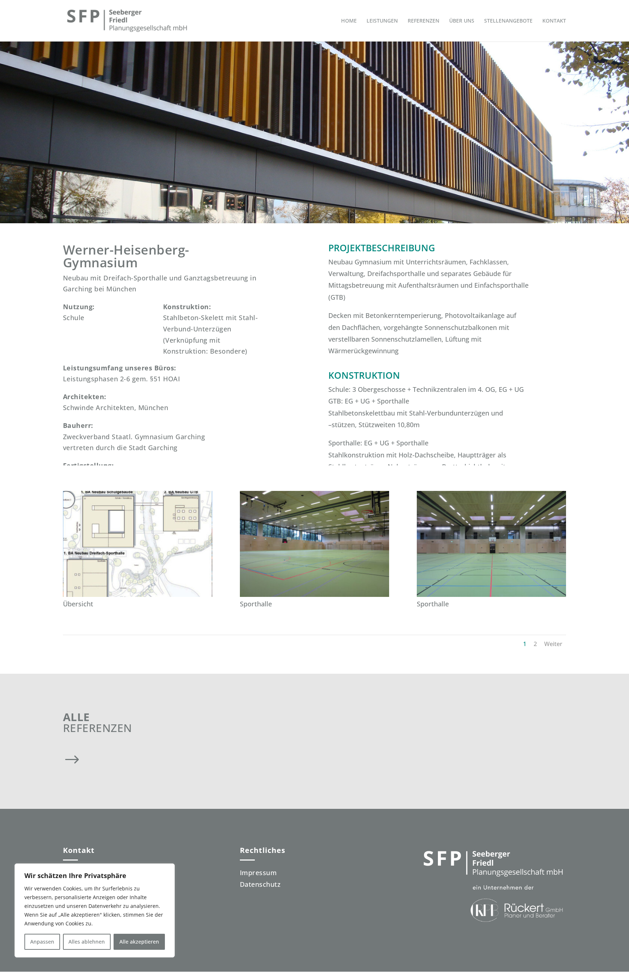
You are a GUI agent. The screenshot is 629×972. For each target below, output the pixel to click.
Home (349, 21)
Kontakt (554, 21)
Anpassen (42, 941)
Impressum (258, 872)
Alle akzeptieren (139, 941)
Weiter (553, 644)
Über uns (461, 21)
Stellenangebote (508, 21)
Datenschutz (260, 884)
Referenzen (423, 21)
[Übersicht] (137, 597)
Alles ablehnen (86, 941)
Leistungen (382, 21)
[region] (95, 910)
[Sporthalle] (314, 597)
